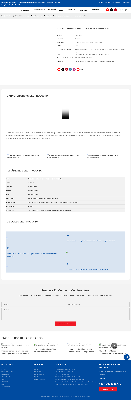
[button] (98, 10)
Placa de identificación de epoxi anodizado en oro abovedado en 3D (65, 16)
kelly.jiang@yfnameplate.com (75, 379)
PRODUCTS (18, 16)
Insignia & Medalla (39, 379)
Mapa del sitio (86, 396)
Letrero (27, 16)
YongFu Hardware (6, 16)
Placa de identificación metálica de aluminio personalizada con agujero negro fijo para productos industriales (15, 352)
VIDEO (3, 379)
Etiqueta (35, 376)
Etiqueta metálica (38, 371)
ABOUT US (4, 382)
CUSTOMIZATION (7, 371)
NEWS (3, 384)
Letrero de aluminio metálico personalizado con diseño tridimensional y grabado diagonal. (47, 350)
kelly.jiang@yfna (116, 2)
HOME (3, 369)
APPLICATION (5, 376)
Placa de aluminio (36, 16)
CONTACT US (5, 387)
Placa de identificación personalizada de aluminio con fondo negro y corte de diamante (81, 350)
